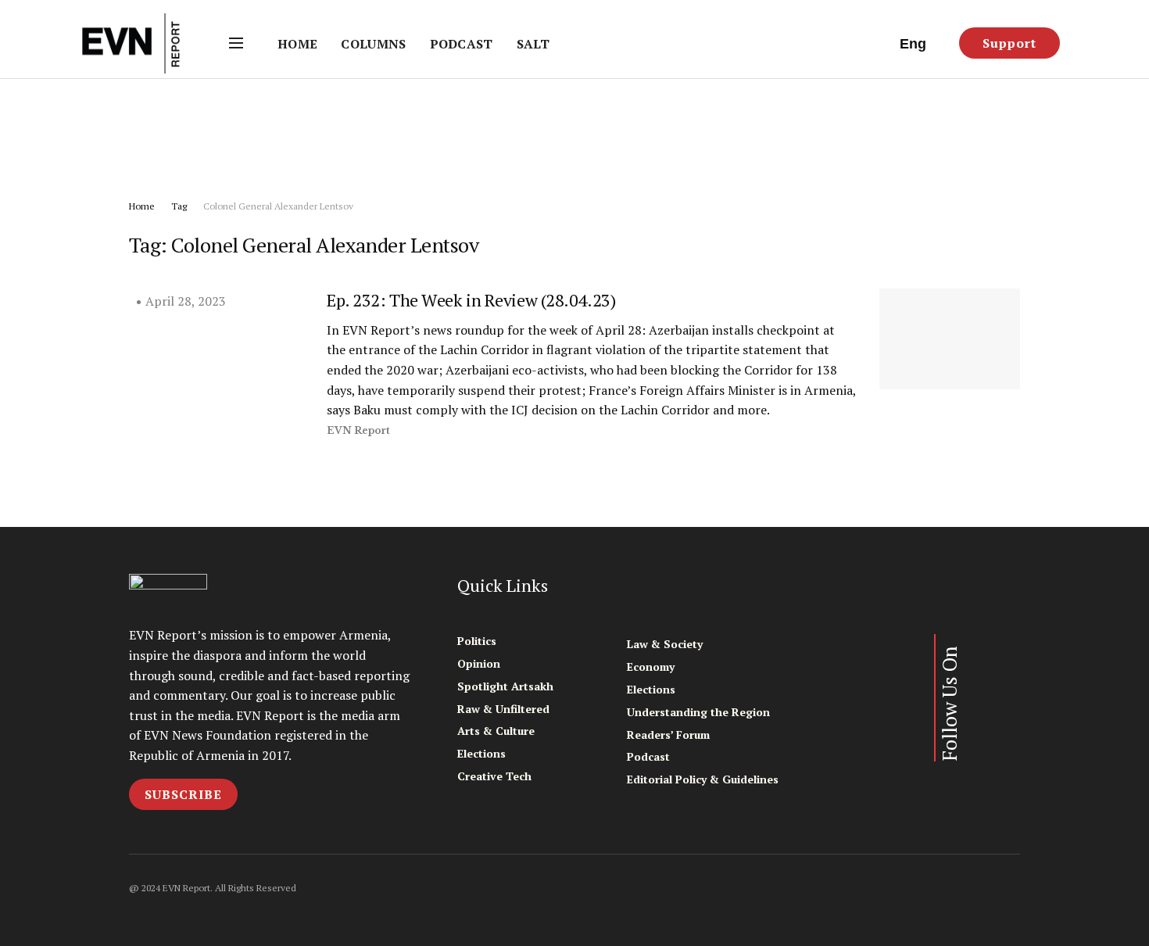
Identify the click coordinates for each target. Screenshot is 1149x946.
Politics (476, 640)
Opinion (478, 663)
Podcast (461, 43)
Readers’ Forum (668, 734)
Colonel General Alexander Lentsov (278, 206)
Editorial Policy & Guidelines (703, 779)
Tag (179, 206)
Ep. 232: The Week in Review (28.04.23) (471, 299)
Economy (651, 666)
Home (297, 43)
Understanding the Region (698, 711)
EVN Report (358, 430)
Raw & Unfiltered (503, 708)
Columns (373, 43)
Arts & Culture (496, 730)
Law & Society (665, 643)
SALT (533, 43)
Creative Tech (494, 776)
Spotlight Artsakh (505, 686)
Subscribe (183, 794)
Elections (481, 753)
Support (1009, 43)
